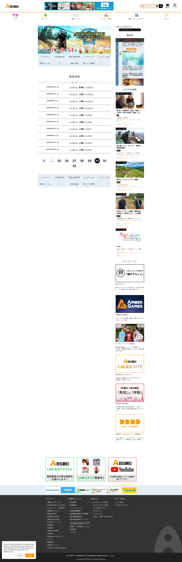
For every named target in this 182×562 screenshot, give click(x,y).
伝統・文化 (121, 124)
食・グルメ (127, 158)
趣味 (120, 189)
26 (67, 160)
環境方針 (73, 529)
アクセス (73, 532)
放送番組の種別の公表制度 (79, 513)
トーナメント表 (103, 57)
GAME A (50, 533)
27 (74, 160)
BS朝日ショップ (53, 545)
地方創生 (50, 528)
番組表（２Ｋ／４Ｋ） (55, 502)
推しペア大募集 (89, 63)
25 (59, 160)
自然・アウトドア (127, 189)
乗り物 (120, 158)
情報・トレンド (123, 255)
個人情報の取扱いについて (79, 519)
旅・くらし (45, 19)
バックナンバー (89, 57)
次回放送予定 (60, 57)
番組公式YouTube (53, 519)
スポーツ (167, 19)
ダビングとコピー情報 (100, 505)
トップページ (45, 57)
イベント (50, 539)
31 (104, 160)
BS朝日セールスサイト (55, 536)
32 (74, 166)
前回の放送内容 (74, 57)
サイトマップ (97, 513)
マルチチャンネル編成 (100, 502)
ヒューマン (129, 124)
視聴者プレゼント (53, 511)
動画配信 (50, 525)
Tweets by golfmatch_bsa (124, 26)
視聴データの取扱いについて (80, 526)
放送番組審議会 (75, 511)
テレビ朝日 (119, 502)
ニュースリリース (76, 508)
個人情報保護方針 (76, 516)
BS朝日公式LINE (53, 516)
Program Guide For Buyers (56, 548)
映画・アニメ (76, 19)
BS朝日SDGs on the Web (56, 505)
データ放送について (100, 508)
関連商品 (50, 542)
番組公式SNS (52, 513)
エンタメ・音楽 (106, 19)
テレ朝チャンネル (122, 505)
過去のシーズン (45, 63)
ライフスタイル (123, 223)
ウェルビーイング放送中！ (56, 508)
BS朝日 (12, 6)
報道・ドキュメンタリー (136, 19)
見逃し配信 (74, 63)
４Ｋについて (97, 511)
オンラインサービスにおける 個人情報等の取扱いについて (79, 522)
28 (82, 160)
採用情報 (73, 505)
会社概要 (73, 502)
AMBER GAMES (53, 531)
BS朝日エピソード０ (54, 522)
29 (89, 160)
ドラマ (15, 19)
